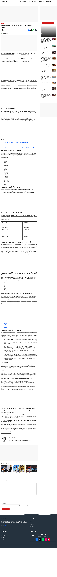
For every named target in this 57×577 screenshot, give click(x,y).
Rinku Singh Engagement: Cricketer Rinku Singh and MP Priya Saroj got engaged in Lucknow (46, 71)
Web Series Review (33, 524)
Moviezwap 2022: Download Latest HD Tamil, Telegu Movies (16, 142)
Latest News (23, 1)
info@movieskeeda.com (8, 525)
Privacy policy (3, 539)
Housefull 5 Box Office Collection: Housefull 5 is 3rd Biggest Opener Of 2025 (46, 77)
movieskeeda (8, 29)
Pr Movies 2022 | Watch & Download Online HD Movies (15, 145)
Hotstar (5, 321)
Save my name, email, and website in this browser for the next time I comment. (18, 505)
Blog (29, 1)
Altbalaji (5, 323)
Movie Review (32, 522)
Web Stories (48, 1)
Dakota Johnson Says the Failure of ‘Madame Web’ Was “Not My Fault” (46, 95)
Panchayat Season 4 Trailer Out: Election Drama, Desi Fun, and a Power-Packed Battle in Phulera (46, 59)
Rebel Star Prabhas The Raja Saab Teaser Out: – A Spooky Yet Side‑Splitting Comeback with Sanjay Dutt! (46, 46)
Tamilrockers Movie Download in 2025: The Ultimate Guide (30, 474)
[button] (53, 1)
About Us (2, 533)
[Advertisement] (19, 14)
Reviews (40, 1)
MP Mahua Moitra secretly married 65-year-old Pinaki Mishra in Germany (45, 83)
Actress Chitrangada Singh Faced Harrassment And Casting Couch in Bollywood (46, 65)
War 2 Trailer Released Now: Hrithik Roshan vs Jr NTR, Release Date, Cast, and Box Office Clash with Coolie (46, 40)
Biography (34, 1)
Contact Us (3, 535)
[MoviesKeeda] (5, 1)
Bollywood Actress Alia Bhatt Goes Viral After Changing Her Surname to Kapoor (46, 52)
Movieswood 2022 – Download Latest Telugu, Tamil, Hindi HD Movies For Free (19, 147)
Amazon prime (7, 327)
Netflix (5, 324)
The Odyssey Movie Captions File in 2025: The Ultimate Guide (19, 474)
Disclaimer (3, 537)
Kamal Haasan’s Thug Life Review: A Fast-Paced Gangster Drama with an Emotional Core (45, 89)
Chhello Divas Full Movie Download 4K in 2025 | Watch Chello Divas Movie (6, 474)
